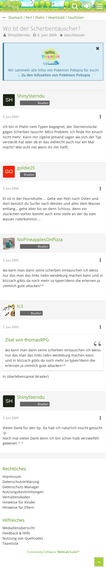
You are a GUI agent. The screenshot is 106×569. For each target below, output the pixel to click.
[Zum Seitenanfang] (99, 562)
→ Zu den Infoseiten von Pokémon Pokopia (53, 75)
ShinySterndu (19, 35)
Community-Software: (53, 552)
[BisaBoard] (11, 6)
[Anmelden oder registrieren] (87, 6)
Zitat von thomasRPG (27, 340)
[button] (100, 6)
